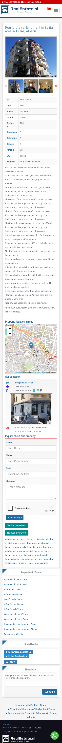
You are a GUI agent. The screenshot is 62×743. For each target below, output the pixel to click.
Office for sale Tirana (13, 609)
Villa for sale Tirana (13, 594)
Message (10, 481)
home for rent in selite (22, 555)
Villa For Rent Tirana (36, 705)
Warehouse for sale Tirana (16, 619)
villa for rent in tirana (15, 539)
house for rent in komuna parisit (33, 563)
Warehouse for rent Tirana (16, 614)
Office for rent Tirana (13, 604)
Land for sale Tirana (13, 599)
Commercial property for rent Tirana (20, 624)
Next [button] (56, 86)
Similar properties (16, 525)
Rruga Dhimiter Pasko (30, 161)
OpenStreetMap (39, 372)
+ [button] (10, 328)
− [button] (10, 333)
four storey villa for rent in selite (27, 547)
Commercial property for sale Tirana (20, 629)
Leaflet (19, 372)
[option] (15, 86)
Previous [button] (6, 86)
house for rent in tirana (32, 559)
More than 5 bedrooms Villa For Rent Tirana (32, 709)
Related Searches (16, 532)
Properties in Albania (13, 634)
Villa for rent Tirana (12, 589)
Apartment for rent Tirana (15, 579)
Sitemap (6, 724)
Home (19, 705)
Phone (9, 455)
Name (9, 442)
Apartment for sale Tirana (15, 584)
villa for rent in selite (35, 539)
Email (8, 468)
